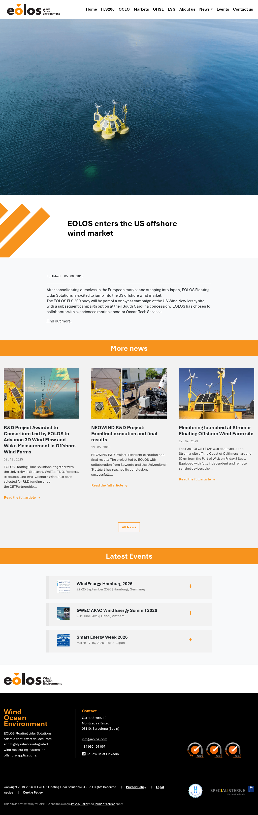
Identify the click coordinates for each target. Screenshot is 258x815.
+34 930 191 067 (93, 746)
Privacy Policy (79, 804)
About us (187, 9)
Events (223, 9)
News (204, 9)
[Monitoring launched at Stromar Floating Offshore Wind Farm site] (216, 393)
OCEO (124, 9)
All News (129, 527)
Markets (141, 9)
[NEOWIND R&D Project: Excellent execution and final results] (129, 393)
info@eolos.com (94, 739)
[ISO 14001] (196, 750)
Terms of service (104, 804)
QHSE (158, 9)
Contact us (243, 9)
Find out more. (59, 321)
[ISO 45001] (233, 750)
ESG (171, 9)
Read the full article (20, 497)
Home (91, 9)
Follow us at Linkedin (102, 754)
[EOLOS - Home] (33, 9)
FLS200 (108, 9)
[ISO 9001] (215, 750)
